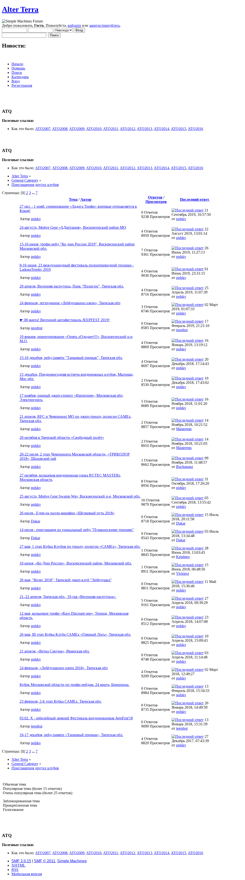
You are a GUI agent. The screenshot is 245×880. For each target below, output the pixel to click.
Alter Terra (20, 9)
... (34, 193)
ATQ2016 (195, 129)
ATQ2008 (59, 129)
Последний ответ (195, 199)
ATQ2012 (127, 129)
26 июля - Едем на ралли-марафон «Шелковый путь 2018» (67, 513)
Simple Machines (72, 861)
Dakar (35, 521)
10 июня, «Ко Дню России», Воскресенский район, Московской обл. (76, 563)
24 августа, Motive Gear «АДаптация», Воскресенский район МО (73, 227)
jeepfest (36, 328)
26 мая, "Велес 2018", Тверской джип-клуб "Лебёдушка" (66, 580)
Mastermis (184, 429)
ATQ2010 (93, 129)
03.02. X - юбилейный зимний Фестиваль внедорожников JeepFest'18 (76, 718)
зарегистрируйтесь (104, 25)
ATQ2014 (161, 129)
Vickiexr (182, 573)
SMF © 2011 (44, 861)
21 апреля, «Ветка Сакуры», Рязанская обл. (55, 651)
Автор (85, 199)
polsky (36, 219)
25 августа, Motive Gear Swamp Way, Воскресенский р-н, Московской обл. (80, 496)
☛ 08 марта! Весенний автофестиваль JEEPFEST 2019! (65, 320)
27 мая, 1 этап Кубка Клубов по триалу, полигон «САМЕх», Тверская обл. (80, 546)
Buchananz (184, 467)
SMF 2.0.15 (21, 861)
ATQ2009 (76, 129)
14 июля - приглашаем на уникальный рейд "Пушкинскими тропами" (77, 530)
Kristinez (183, 557)
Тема (73, 199)
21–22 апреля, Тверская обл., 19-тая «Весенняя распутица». (68, 597)
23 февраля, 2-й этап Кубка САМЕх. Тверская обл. (61, 701)
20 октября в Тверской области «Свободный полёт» (62, 437)
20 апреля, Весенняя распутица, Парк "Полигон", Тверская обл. (72, 286)
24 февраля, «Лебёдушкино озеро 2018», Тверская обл (64, 668)
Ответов (155, 197)
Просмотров (156, 202)
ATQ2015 (178, 129)
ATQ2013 (144, 129)
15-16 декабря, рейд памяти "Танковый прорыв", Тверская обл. (71, 358)
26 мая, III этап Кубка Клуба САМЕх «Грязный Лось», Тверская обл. (75, 634)
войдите (74, 25)
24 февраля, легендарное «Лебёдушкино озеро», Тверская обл (70, 303)
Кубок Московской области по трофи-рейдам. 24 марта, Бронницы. (74, 685)
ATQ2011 (110, 129)
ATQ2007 (42, 129)
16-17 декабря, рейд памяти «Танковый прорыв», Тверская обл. (71, 735)
